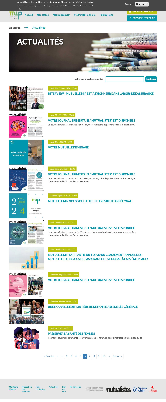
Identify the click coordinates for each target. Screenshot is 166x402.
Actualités (53, 387)
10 (105, 356)
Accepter (129, 4)
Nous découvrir (61, 14)
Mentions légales (13, 388)
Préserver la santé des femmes (71, 333)
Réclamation (75, 387)
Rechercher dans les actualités (88, 79)
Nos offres (43, 14)
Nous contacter (40, 388)
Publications (106, 14)
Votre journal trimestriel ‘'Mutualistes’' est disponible (91, 120)
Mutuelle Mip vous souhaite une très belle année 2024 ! (90, 201)
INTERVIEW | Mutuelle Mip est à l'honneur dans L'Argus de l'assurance (101, 93)
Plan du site (64, 389)
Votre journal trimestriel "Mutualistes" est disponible (91, 228)
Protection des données (27, 389)
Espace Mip (14, 27)
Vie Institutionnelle (85, 14)
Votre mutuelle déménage (68, 147)
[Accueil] (15, 15)
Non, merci (142, 4)
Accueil (29, 14)
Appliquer (151, 79)
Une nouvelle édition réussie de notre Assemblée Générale (93, 306)
